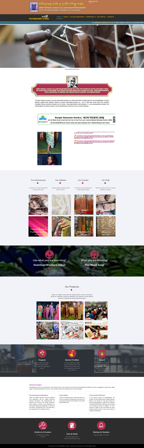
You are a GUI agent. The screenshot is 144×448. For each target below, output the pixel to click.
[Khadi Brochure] (49, 254)
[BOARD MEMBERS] (102, 353)
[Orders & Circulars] (42, 425)
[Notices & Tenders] (101, 425)
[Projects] (42, 353)
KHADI (65, 17)
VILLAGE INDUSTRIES (77, 17)
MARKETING (90, 17)
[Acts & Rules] (72, 425)
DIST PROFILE (101, 17)
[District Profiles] (72, 353)
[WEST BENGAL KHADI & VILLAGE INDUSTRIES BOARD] (39, 19)
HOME (59, 17)
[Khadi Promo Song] (94, 254)
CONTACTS (110, 17)
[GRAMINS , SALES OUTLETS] (47, 16)
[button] (65, 69)
